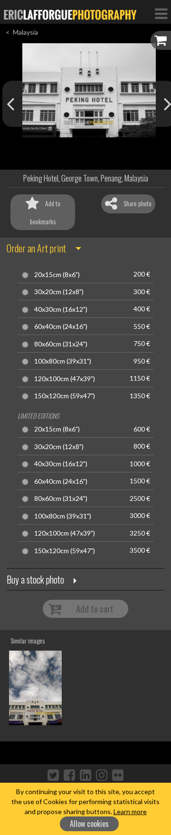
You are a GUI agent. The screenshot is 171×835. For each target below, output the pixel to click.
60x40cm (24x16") (60, 326)
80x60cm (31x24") (60, 344)
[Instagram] (101, 775)
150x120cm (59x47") (64, 396)
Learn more (130, 811)
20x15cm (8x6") (57, 274)
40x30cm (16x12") (60, 309)
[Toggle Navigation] (161, 13)
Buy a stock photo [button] (35, 579)
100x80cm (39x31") (62, 361)
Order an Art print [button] (36, 248)
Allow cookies (89, 823)
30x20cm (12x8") (59, 292)
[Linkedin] (85, 775)
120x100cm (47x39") (64, 379)
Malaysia (25, 32)
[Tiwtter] (53, 775)
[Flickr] (118, 775)
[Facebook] (69, 775)
